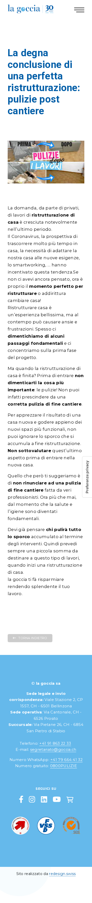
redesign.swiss (62, 873)
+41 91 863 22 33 (55, 743)
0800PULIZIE (63, 766)
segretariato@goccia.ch (53, 749)
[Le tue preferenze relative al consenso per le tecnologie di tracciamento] (87, 476)
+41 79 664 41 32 (66, 759)
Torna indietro (32, 638)
